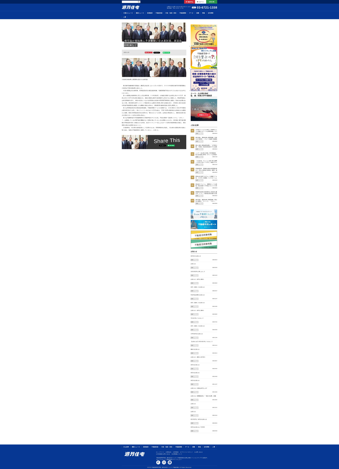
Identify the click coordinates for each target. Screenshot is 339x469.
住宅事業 (210, 13)
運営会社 (169, 452)
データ (191, 13)
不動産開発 (182, 13)
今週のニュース (128, 13)
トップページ (160, 452)
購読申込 (190, 2)
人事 (124, 17)
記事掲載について (177, 454)
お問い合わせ (199, 452)
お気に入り (149, 52)
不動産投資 (159, 13)
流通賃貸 (150, 13)
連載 (197, 13)
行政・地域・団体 (171, 13)
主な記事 (126, 447)
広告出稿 (211, 1)
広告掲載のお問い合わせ (163, 454)
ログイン (201, 2)
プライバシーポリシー (187, 452)
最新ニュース (140, 13)
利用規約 (176, 452)
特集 (203, 13)
